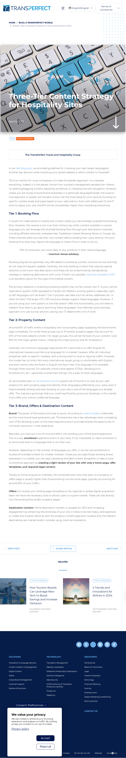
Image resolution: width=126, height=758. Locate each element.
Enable (114, 756)
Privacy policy (20, 729)
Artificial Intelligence (55, 676)
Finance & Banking (92, 684)
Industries (90, 657)
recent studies (91, 413)
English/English (80, 8)
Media (11, 676)
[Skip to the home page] (30, 8)
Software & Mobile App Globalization (62, 671)
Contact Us (91, 711)
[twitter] (86, 644)
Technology (54, 657)
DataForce (51, 695)
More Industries (90, 701)
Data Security (52, 680)
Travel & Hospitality (25, 139)
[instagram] (100, 644)
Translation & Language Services (22, 663)
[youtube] (93, 644)
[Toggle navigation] (63, 8)
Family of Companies (106, 8)
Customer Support (16, 684)
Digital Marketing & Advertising (97, 697)
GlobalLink (51, 691)
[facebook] (79, 644)
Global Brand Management (20, 680)
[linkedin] (107, 644)
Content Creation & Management (23, 667)
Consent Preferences (29, 705)
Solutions (15, 657)
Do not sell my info (82, 753)
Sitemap (98, 753)
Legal (86, 671)
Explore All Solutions (17, 688)
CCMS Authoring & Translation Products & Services (59, 685)
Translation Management (57, 663)
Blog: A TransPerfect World (36, 22)
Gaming (87, 688)
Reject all (45, 746)
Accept (45, 738)
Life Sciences (89, 663)
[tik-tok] (114, 644)
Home (12, 22)
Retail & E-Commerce (93, 667)
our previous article (47, 381)
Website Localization (55, 667)
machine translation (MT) (100, 274)
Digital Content (15, 671)
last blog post (24, 168)
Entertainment (90, 693)
